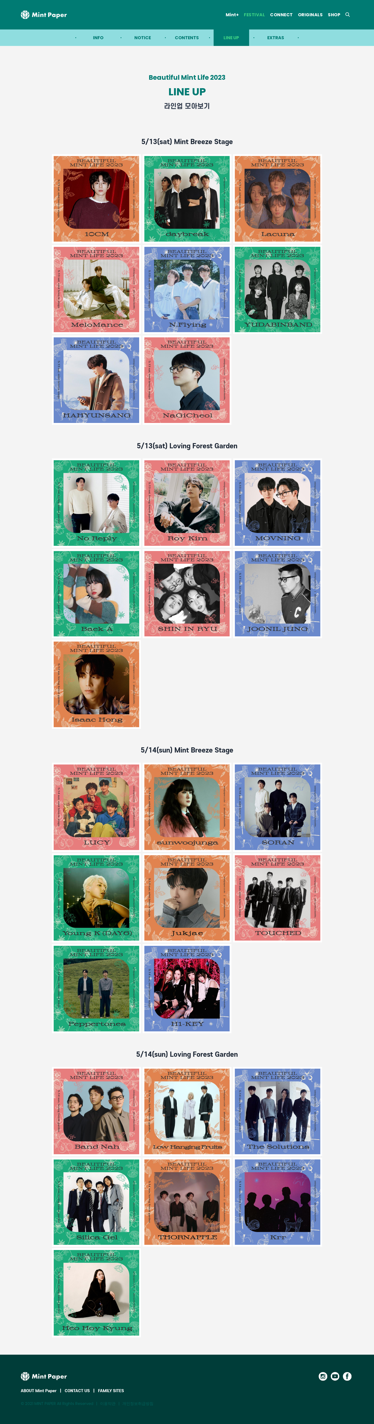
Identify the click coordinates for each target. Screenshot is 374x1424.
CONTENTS (187, 38)
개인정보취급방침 (137, 1403)
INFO (98, 38)
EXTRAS (275, 38)
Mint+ (232, 15)
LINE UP (231, 38)
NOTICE (142, 38)
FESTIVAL (254, 15)
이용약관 (108, 1403)
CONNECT (281, 15)
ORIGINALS (310, 15)
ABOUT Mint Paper (38, 1390)
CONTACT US (77, 1390)
